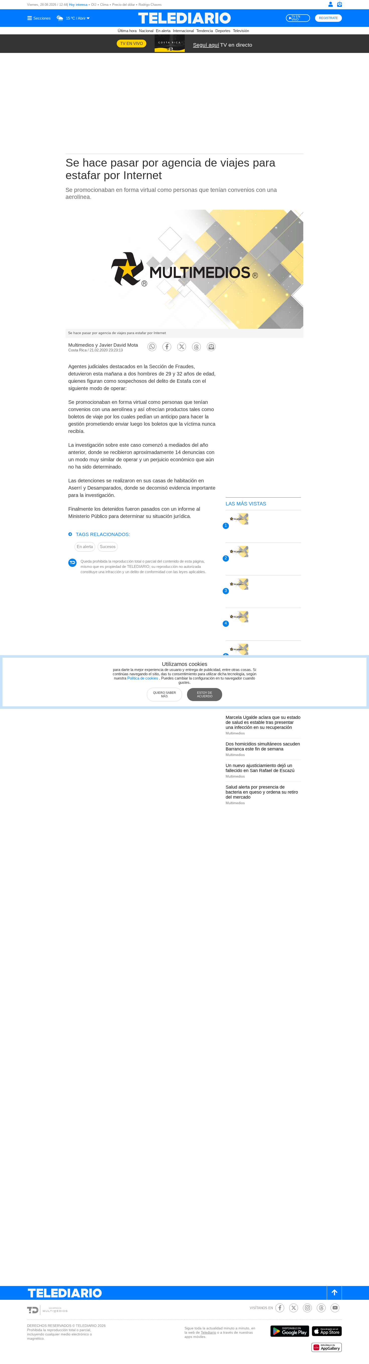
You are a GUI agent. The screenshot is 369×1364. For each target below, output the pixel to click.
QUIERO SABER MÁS (164, 694)
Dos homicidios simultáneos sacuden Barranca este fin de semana (263, 746)
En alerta (163, 31)
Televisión (241, 31)
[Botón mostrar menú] (39, 18)
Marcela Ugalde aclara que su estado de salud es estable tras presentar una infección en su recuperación (263, 722)
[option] (184, 274)
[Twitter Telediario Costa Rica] (293, 1308)
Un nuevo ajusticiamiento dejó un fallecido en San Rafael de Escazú (260, 768)
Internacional (183, 31)
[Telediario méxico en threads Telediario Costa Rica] (321, 1308)
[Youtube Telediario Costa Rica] (335, 1308)
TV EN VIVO (295, 18)
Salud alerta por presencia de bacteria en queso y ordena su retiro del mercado (262, 792)
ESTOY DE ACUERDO (204, 694)
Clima (104, 5)
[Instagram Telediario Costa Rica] (307, 1308)
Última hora (127, 31)
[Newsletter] (339, 5)
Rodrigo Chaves (150, 5)
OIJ (93, 5)
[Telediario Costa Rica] (184, 18)
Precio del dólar (123, 5)
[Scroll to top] (334, 1293)
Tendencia (204, 31)
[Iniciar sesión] (330, 4)
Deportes (222, 31)
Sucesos (107, 547)
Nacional (146, 31)
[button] (152, 347)
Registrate (328, 18)
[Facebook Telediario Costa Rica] (279, 1308)
